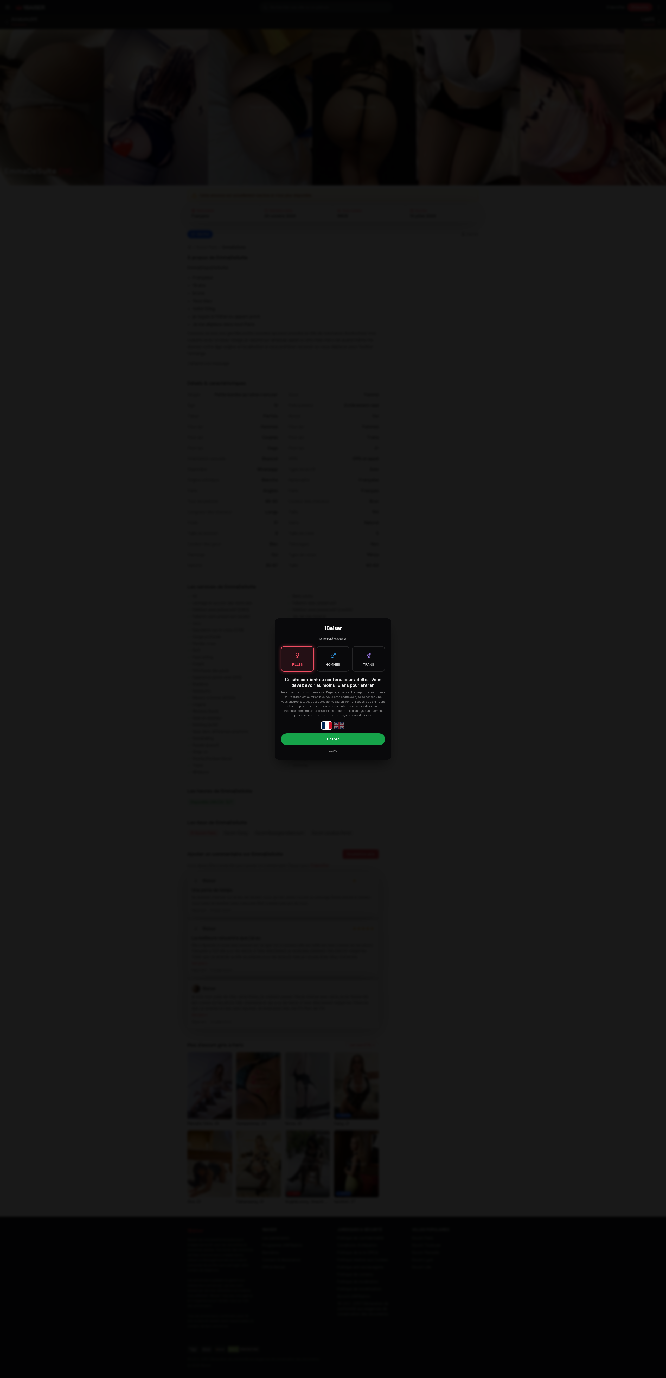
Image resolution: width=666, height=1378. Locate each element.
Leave (333, 750)
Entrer (333, 739)
